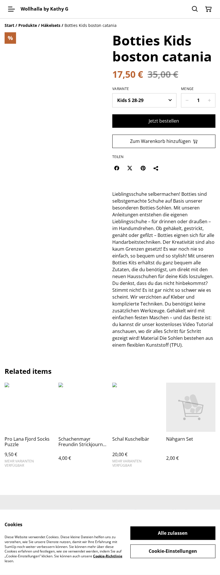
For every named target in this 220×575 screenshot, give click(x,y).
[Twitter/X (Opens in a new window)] (129, 168)
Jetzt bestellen (164, 121)
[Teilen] (156, 168)
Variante (120, 89)
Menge (187, 89)
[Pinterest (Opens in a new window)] (143, 168)
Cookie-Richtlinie (107, 556)
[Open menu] (11, 9)
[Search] (195, 9)
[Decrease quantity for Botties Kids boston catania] (187, 100)
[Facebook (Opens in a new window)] (116, 168)
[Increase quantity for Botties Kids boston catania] (209, 100)
